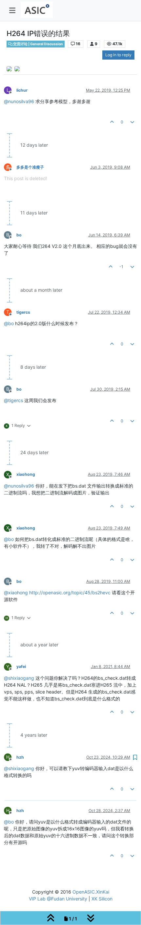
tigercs (23, 312)
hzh (20, 757)
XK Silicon (101, 898)
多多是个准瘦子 (30, 167)
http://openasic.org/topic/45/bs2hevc (70, 592)
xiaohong (25, 474)
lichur (22, 90)
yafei (21, 666)
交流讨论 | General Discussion (37, 44)
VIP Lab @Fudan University (58, 898)
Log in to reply (118, 54)
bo (19, 234)
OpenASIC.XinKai (90, 892)
